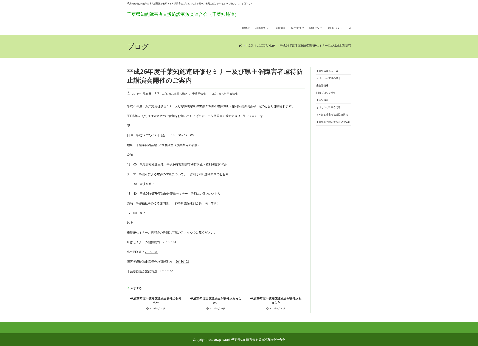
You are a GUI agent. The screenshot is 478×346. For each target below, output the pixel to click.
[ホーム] (240, 45)
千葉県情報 (199, 93)
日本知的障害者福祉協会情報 (332, 114)
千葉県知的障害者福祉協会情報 (333, 121)
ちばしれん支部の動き (174, 93)
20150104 (166, 271)
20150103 (182, 262)
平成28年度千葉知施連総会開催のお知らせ (155, 300)
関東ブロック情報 (326, 92)
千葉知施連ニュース (327, 70)
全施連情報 (322, 85)
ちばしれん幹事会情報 (224, 93)
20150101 (169, 242)
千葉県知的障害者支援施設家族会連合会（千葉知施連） (183, 14)
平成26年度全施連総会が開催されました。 (215, 300)
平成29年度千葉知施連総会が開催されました (276, 300)
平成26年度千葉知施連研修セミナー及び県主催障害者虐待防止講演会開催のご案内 (335, 45)
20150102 (151, 252)
